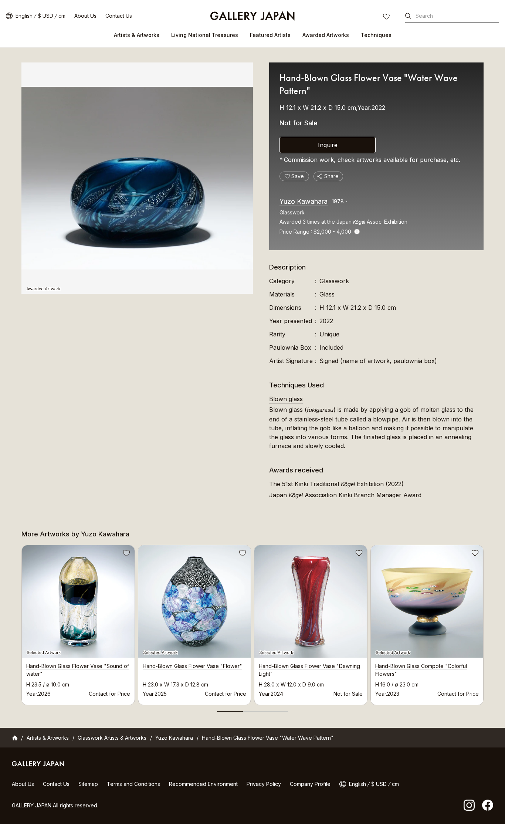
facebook (487, 805)
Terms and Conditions (133, 784)
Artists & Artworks (136, 35)
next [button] (483, 623)
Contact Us (118, 16)
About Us (85, 16)
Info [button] (357, 231)
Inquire (328, 145)
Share (331, 176)
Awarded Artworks (325, 35)
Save (126, 554)
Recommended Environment (203, 784)
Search (424, 16)
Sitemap (88, 784)
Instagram (469, 805)
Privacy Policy (264, 784)
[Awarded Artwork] (137, 178)
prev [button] (21, 623)
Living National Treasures (204, 35)
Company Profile (310, 784)
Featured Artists (270, 35)
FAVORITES (387, 17)
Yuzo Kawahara (303, 201)
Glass (327, 294)
